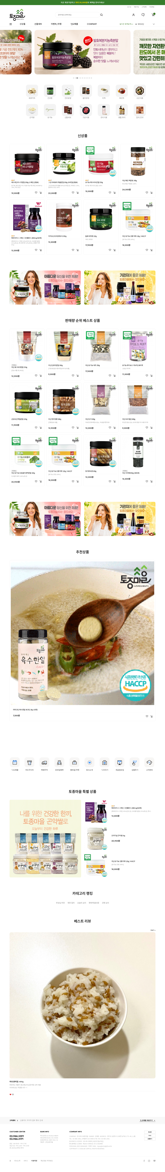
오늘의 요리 (81, 903)
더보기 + (153, 930)
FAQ (150, 1135)
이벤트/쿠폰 (56, 24)
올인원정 (86, 98)
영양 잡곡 (71, 903)
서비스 (26, 1161)
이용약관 (34, 1161)
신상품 (22, 24)
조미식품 (104, 117)
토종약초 (32, 98)
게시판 (150, 1132)
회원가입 (136, 7)
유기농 (49, 117)
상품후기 (150, 1139)
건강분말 (68, 98)
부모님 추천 (60, 903)
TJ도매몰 (74, 24)
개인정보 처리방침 (47, 1161)
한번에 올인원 (94, 903)
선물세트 (38, 24)
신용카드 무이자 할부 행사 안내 (31, 1120)
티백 (103, 98)
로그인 (129, 7)
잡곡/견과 (139, 117)
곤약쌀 (32, 117)
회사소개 (17, 1161)
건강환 (49, 98)
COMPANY (92, 24)
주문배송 (151, 7)
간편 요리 (105, 903)
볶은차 (121, 98)
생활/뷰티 (121, 117)
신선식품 (139, 98)
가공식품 (86, 117)
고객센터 (144, 7)
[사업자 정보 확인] (97, 1141)
